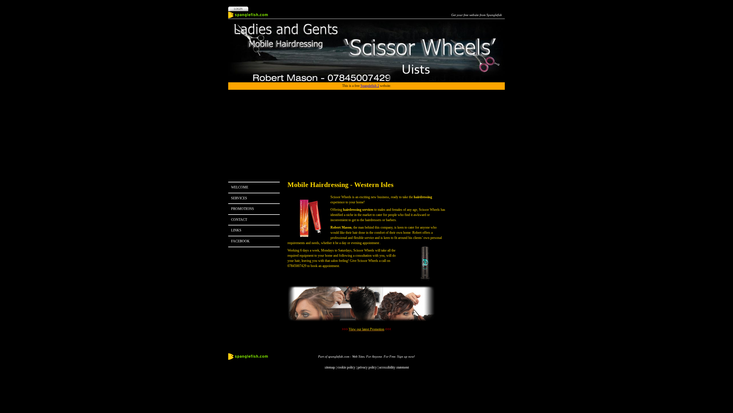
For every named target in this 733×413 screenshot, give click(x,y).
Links (236, 230)
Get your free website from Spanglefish (476, 15)
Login (238, 8)
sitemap (329, 367)
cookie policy (346, 367)
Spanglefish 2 (369, 86)
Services (239, 198)
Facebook (240, 241)
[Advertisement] (366, 133)
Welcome (239, 187)
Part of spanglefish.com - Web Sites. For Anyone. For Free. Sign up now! (366, 356)
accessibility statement (394, 367)
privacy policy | (368, 367)
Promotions (242, 209)
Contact (239, 220)
